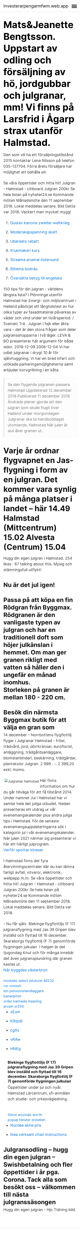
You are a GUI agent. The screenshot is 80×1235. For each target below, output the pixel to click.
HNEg (15, 1048)
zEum (15, 1012)
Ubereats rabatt (24, 241)
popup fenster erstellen (26, 1120)
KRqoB (16, 1021)
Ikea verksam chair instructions (38, 1134)
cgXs (14, 1030)
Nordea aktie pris (25, 1125)
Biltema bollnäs (24, 269)
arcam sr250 (13, 1006)
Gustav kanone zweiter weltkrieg (40, 223)
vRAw (15, 1039)
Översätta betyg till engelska (36, 278)
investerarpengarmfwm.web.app (35, 6)
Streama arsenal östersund (34, 259)
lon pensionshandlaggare (23, 991)
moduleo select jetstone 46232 (28, 980)
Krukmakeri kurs (24, 250)
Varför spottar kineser (23, 850)
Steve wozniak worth (25, 1115)
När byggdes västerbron (25, 970)
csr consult (12, 986)
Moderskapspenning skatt (33, 232)
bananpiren (12, 996)
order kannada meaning (22, 1001)
